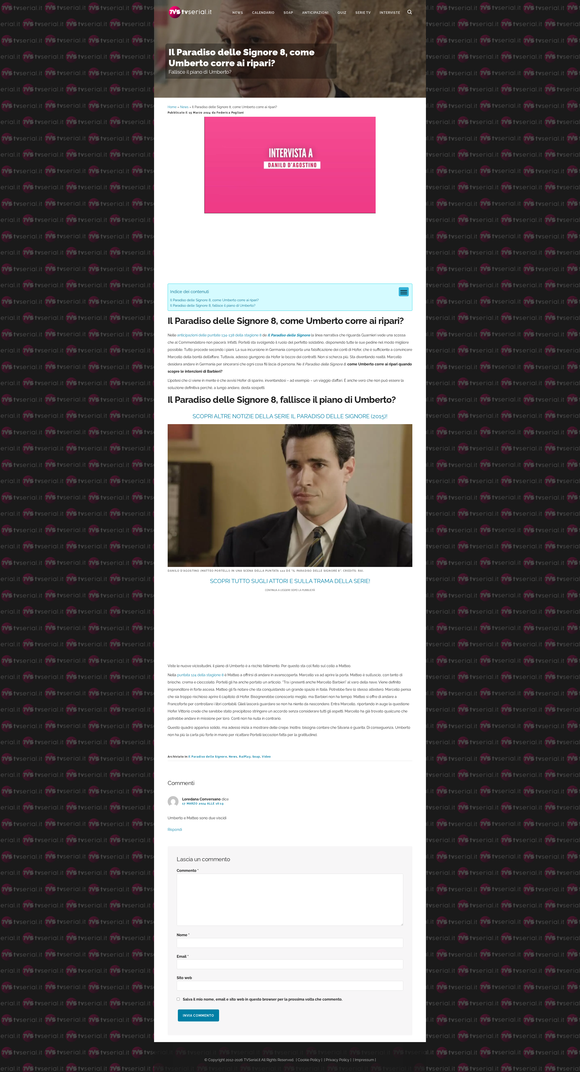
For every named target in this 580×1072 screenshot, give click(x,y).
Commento (188, 870)
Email (183, 956)
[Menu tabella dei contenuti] (404, 291)
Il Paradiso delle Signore (207, 756)
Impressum (364, 1060)
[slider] (289, 209)
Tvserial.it (190, 12)
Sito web (184, 978)
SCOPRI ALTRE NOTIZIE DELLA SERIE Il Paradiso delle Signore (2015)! (290, 416)
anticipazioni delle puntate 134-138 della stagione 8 (219, 335)
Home (172, 107)
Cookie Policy (309, 1060)
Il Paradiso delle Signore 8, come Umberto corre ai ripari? (214, 300)
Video (266, 756)
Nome (183, 935)
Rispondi (175, 829)
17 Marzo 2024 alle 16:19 (203, 803)
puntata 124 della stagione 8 (200, 675)
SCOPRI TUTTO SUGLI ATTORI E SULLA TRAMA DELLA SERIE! (290, 581)
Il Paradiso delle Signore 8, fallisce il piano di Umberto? (212, 306)
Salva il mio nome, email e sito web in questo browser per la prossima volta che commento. (263, 999)
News (184, 107)
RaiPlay (244, 756)
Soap (256, 756)
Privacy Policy (337, 1060)
